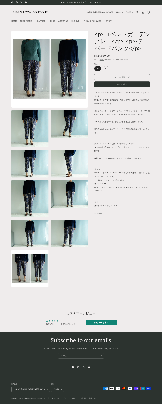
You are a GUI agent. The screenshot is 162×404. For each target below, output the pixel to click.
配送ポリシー (93, 398)
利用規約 (84, 398)
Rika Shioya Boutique (26, 398)
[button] (27, 21)
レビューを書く (101, 322)
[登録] (101, 356)
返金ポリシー (56, 398)
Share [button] (99, 213)
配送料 (102, 59)
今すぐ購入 (122, 84)
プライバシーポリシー (70, 398)
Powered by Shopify (41, 398)
